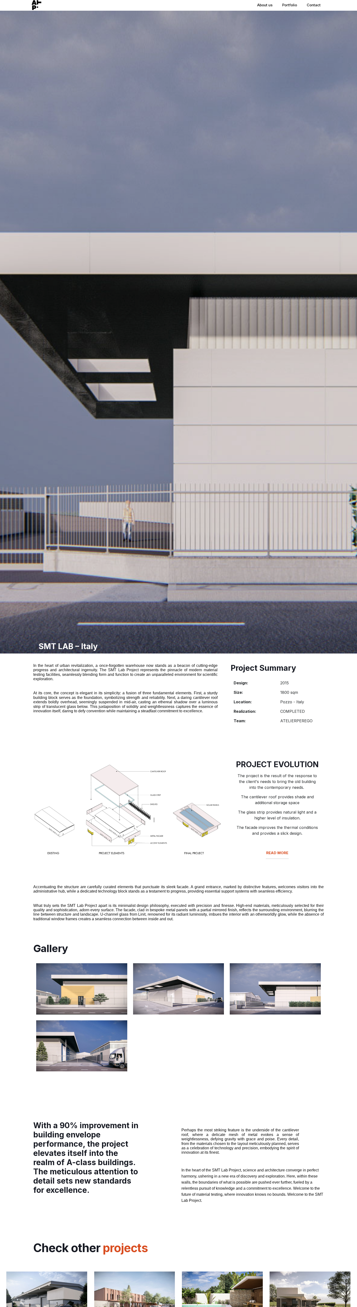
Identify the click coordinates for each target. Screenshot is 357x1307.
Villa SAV (202, 1283)
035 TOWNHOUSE (127, 1283)
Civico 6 (25, 1283)
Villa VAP (290, 1283)
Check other (90, 1248)
